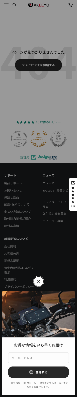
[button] (73, 194)
